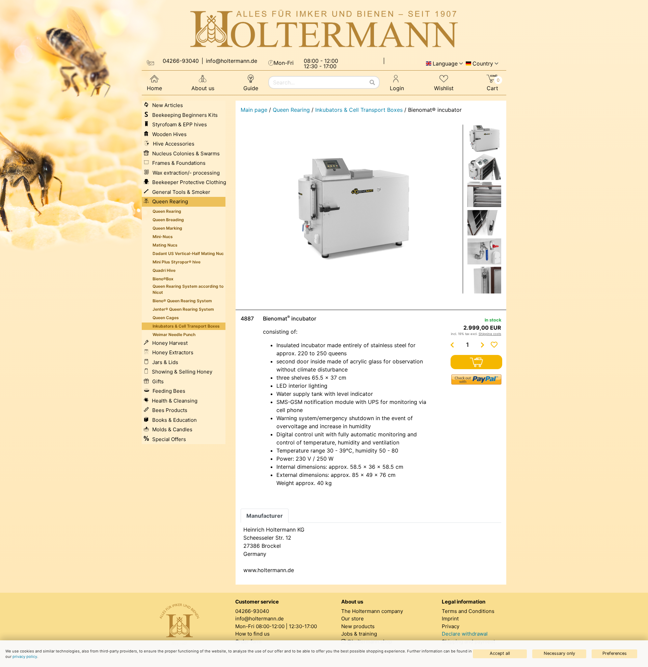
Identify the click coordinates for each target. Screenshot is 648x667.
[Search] (372, 82)
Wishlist (444, 88)
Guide (250, 88)
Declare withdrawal (465, 634)
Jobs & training (359, 634)
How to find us (252, 634)
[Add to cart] (476, 362)
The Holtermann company (372, 611)
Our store (352, 618)
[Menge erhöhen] (482, 344)
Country (483, 63)
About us (202, 88)
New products (358, 626)
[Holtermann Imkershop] (324, 29)
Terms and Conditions (468, 611)
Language (445, 63)
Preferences (614, 653)
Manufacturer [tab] (264, 515)
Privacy (450, 626)
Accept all (500, 653)
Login (397, 88)
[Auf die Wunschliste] (494, 345)
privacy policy (24, 656)
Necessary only (559, 653)
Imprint (450, 618)
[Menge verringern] (452, 344)
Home (154, 88)
